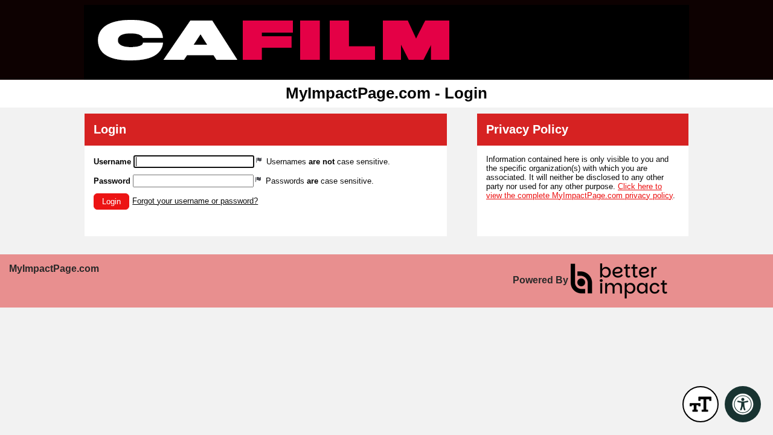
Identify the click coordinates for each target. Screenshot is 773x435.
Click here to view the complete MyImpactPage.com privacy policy (579, 191)
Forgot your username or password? (195, 200)
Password (112, 180)
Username (112, 161)
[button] (111, 201)
